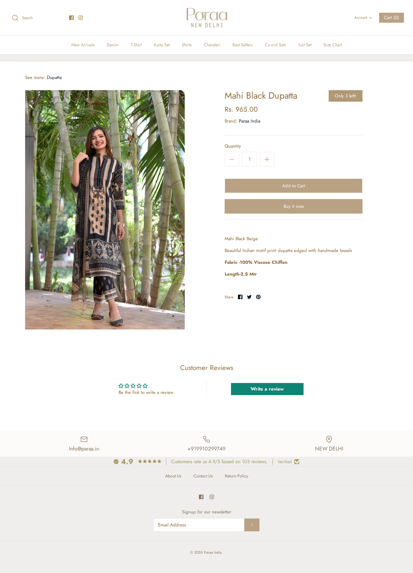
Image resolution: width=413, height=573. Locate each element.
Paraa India (249, 121)
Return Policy (236, 476)
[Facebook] (71, 17)
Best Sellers (243, 45)
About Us (173, 476)
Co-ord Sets (275, 45)
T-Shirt (136, 45)
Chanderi (212, 45)
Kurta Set (162, 45)
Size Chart (333, 45)
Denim (113, 45)
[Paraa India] (206, 17)
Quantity (233, 146)
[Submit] (251, 525)
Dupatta (54, 77)
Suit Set (304, 45)
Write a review (267, 388)
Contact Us (203, 476)
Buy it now (294, 206)
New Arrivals (83, 45)
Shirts (187, 45)
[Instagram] (80, 17)
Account (360, 17)
